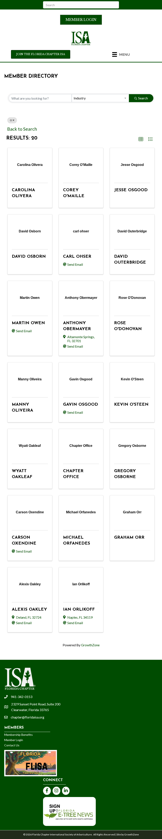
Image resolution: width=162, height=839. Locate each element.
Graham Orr (129, 537)
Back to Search (22, 129)
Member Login (13, 740)
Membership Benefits (18, 734)
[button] (141, 139)
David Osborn (29, 257)
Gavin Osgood (80, 405)
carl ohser (77, 257)
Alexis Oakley (29, 609)
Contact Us (11, 745)
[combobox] (100, 98)
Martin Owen (28, 323)
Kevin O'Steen (131, 405)
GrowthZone (90, 645)
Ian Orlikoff (79, 609)
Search (143, 98)
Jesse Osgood (131, 190)
